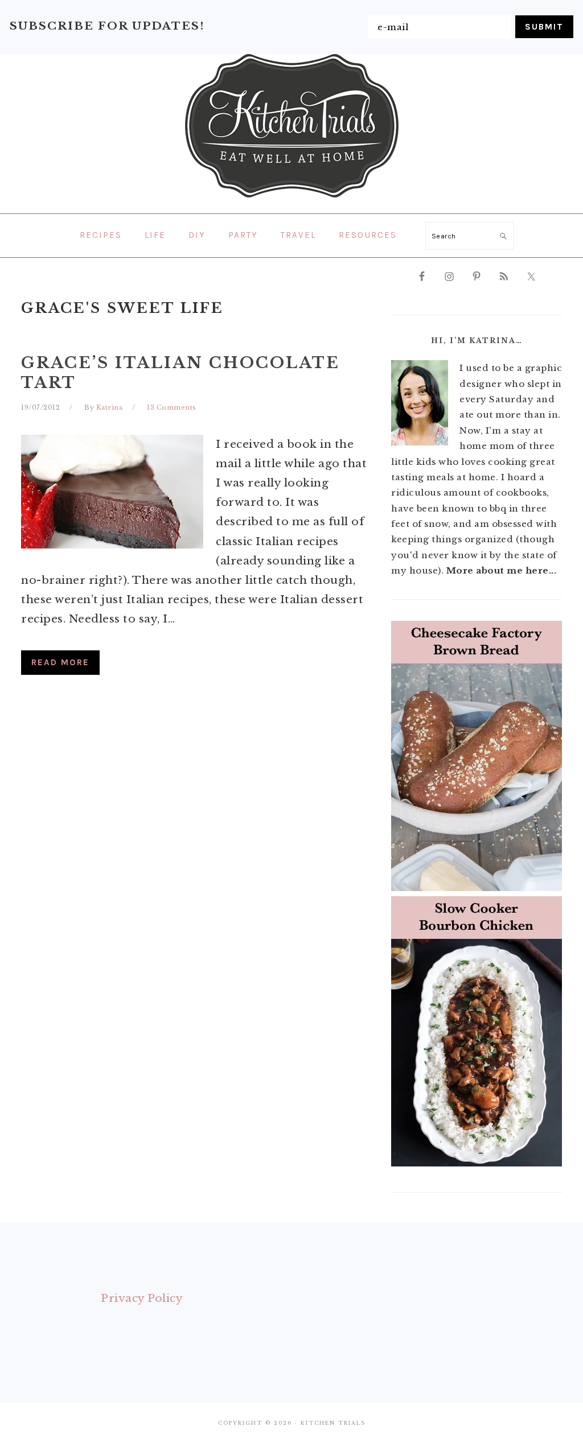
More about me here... (501, 570)
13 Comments (171, 407)
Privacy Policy (142, 1298)
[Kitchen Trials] (292, 200)
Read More (60, 662)
